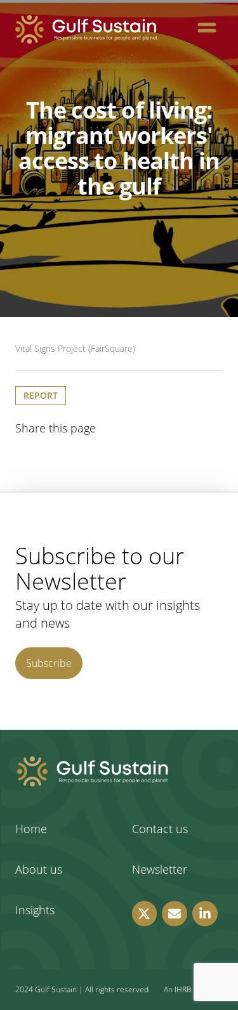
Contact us (160, 828)
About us (38, 869)
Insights (35, 909)
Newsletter (159, 869)
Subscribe (49, 663)
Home (31, 828)
